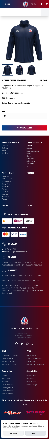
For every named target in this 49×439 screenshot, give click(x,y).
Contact (24, 404)
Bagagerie (5, 176)
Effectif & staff (31, 355)
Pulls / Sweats (31, 161)
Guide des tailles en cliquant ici (16, 103)
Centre (4, 376)
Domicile (5, 146)
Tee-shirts (30, 164)
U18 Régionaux (7, 388)
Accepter (35, 433)
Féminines (30, 379)
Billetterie (7, 400)
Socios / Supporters (9, 364)
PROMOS (30, 173)
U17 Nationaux (7, 391)
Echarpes (5, 186)
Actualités (42, 400)
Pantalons (30, 159)
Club (4, 350)
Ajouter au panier (24, 128)
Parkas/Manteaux (33, 151)
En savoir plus (14, 428)
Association (32, 371)
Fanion (4, 189)
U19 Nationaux (7, 385)
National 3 (5, 382)
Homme (5, 205)
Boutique (18, 400)
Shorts (29, 156)
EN (35, 4)
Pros (29, 350)
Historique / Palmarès (9, 355)
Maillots (29, 149)
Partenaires (30, 400)
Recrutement (6, 379)
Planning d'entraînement (35, 364)
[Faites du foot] (35, 413)
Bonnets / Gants (7, 181)
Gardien (5, 153)
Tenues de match (10, 142)
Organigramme (7, 358)
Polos (29, 154)
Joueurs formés (7, 394)
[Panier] (46, 4)
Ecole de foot (31, 382)
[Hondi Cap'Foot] (12, 413)
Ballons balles (7, 179)
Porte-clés (5, 197)
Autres (4, 199)
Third (4, 151)
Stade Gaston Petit (8, 361)
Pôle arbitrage (32, 385)
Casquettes (6, 184)
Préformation (31, 376)
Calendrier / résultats (34, 358)
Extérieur (5, 148)
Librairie (5, 192)
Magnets (5, 194)
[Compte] (41, 4)
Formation (7, 371)
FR (32, 4)
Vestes (29, 166)
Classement (31, 361)
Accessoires (8, 173)
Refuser (13, 433)
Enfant (30, 205)
